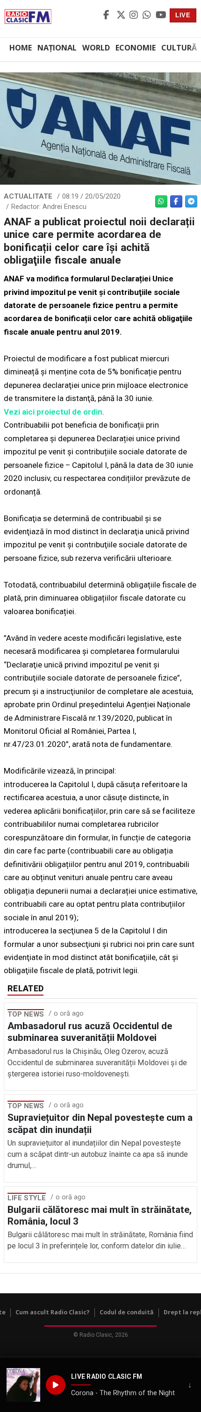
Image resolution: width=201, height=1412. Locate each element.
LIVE (183, 15)
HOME (20, 48)
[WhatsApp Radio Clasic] (148, 15)
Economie (135, 48)
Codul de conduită (127, 1312)
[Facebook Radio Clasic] (108, 15)
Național (57, 48)
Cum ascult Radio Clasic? (52, 1312)
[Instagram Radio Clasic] (134, 15)
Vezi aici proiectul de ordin (53, 411)
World (96, 48)
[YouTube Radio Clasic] (161, 15)
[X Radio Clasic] (121, 15)
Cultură (179, 48)
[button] (23, 1385)
